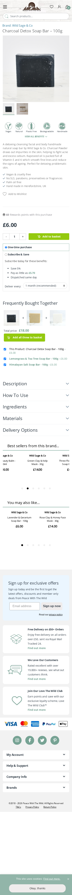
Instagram (17, 740)
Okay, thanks (37, 888)
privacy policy (56, 614)
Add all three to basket (27, 337)
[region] (36, 884)
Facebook (29, 740)
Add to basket (51, 236)
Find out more (37, 648)
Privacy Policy (32, 807)
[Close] (68, 877)
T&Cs (18, 807)
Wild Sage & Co (22, 25)
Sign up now (52, 606)
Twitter (42, 740)
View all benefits (34, 136)
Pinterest (55, 740)
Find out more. (51, 878)
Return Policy (49, 807)
